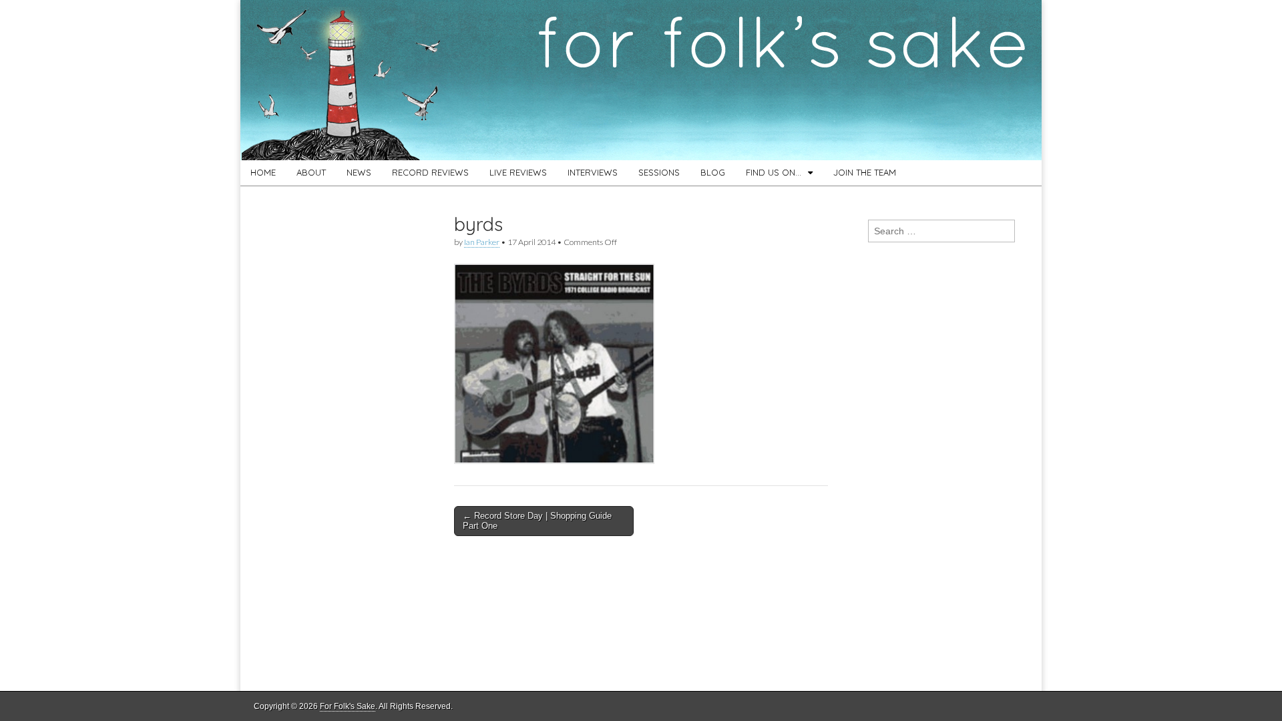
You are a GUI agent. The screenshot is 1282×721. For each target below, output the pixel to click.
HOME (263, 172)
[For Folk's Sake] (641, 80)
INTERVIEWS (593, 172)
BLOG (712, 172)
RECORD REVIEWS (430, 172)
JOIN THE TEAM (864, 172)
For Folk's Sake (347, 706)
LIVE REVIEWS (518, 172)
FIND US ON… (773, 172)
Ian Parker (481, 242)
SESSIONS (659, 172)
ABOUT (311, 172)
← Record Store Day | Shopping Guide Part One (537, 521)
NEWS (359, 172)
